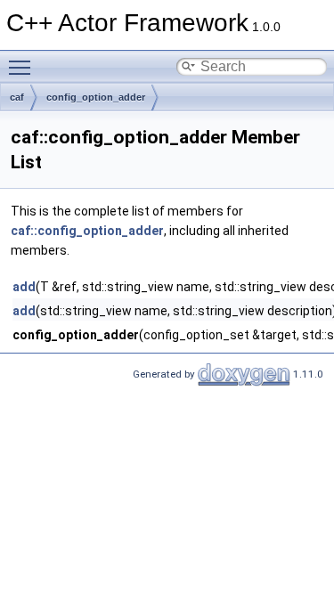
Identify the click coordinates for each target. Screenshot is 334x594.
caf (17, 97)
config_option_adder (95, 97)
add (24, 287)
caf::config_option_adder (87, 231)
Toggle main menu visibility (23, 67)
